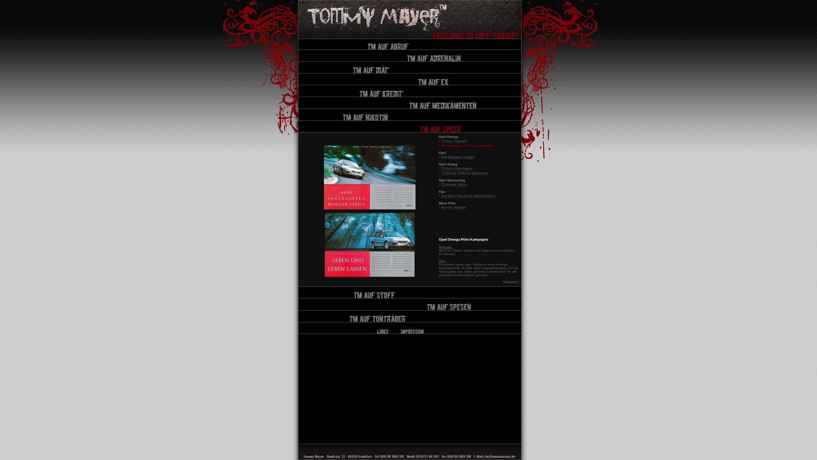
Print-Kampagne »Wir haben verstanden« (468, 145)
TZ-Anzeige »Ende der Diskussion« (464, 173)
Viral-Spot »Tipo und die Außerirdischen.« (468, 196)
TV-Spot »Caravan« (454, 141)
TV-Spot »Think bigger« (456, 168)
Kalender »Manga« (453, 207)
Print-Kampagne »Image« (458, 157)
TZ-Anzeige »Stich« (454, 184)
